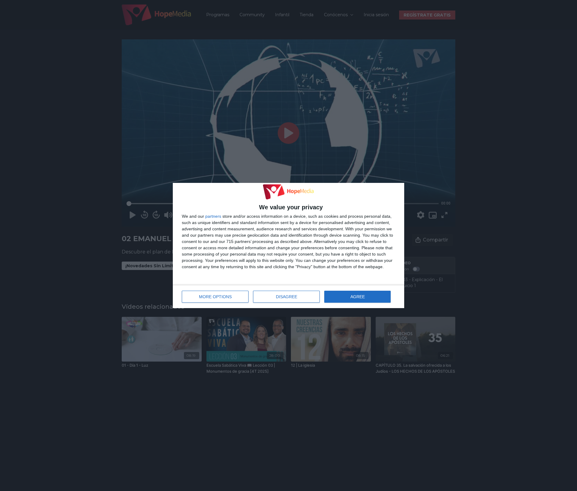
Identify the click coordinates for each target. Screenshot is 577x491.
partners (213, 216)
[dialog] (288, 245)
